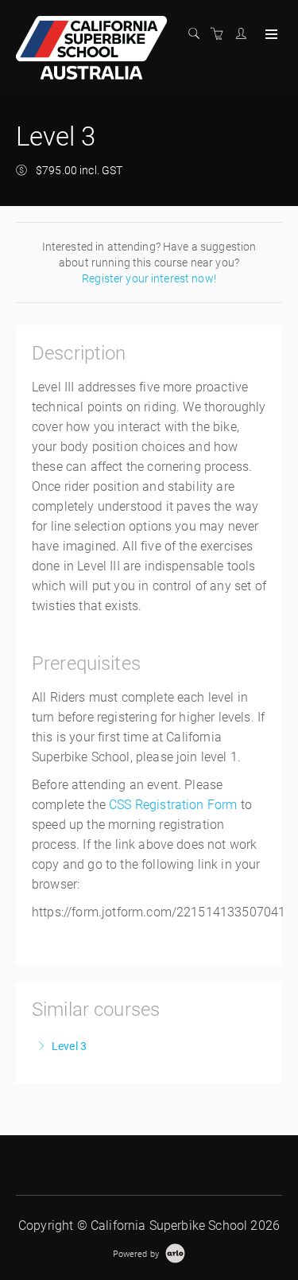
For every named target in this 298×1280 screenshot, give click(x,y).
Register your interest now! (149, 278)
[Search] (198, 34)
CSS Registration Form (173, 804)
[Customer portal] (244, 34)
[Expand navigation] (269, 35)
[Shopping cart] (221, 34)
